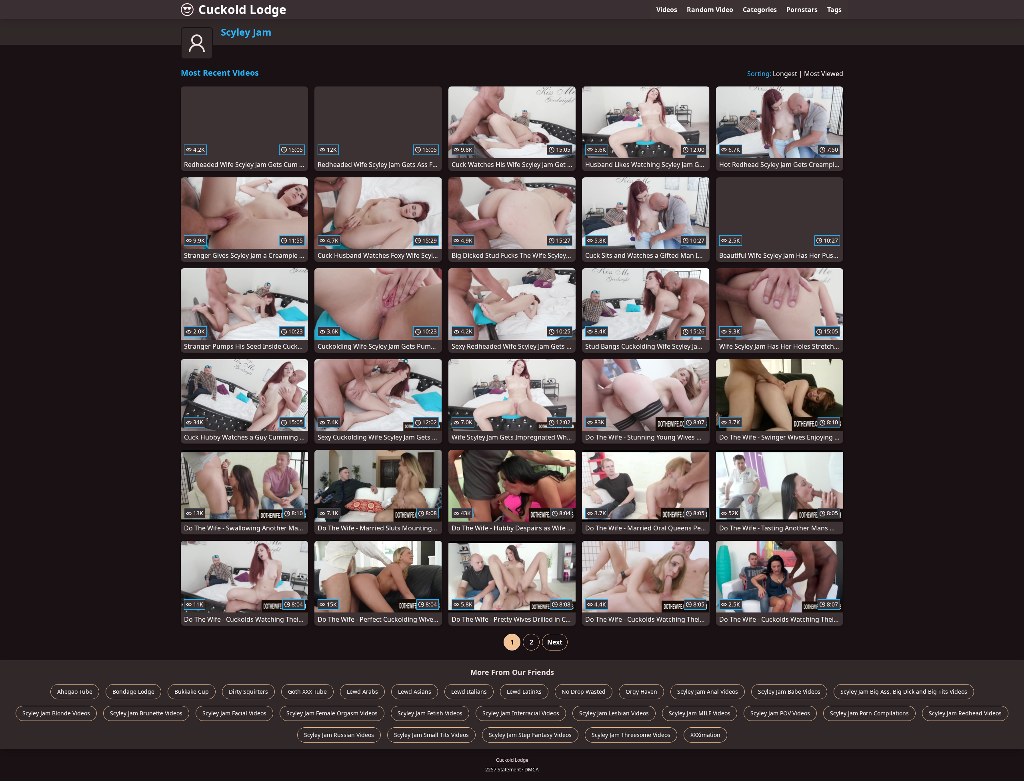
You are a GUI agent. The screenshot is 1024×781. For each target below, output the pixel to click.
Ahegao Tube (74, 691)
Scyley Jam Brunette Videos (146, 713)
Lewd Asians (414, 691)
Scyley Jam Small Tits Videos (431, 735)
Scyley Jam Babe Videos (789, 691)
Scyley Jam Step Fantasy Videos (530, 735)
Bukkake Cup (191, 691)
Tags (834, 9)
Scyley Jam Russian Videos (339, 735)
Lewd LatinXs (524, 691)
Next (554, 642)
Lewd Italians (469, 691)
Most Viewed (823, 73)
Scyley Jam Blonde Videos (56, 713)
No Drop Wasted (584, 691)
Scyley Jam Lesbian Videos (614, 713)
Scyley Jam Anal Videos (707, 691)
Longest (785, 73)
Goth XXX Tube (307, 691)
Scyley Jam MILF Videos (699, 713)
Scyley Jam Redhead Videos (965, 713)
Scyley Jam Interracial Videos (520, 713)
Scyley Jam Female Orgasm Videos (332, 713)
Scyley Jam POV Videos (780, 713)
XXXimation (705, 735)
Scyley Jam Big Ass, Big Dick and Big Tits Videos (903, 691)
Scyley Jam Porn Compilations (869, 713)
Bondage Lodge (133, 691)
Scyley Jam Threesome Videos (631, 735)
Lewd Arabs (362, 691)
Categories (760, 9)
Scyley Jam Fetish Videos (430, 713)
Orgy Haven (641, 691)
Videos (666, 9)
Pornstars (802, 9)
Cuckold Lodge (242, 9)
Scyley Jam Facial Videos (234, 713)
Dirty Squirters (248, 691)
